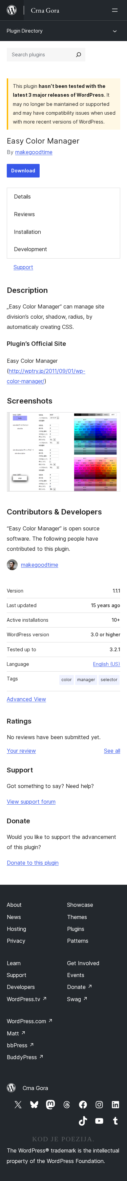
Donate (79, 986)
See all (112, 750)
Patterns (77, 940)
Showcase (80, 904)
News (14, 917)
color (66, 679)
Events (75, 975)
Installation (27, 231)
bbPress (20, 1045)
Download (23, 170)
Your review (21, 750)
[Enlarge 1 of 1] (111, 421)
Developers (21, 986)
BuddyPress (25, 1057)
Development (30, 249)
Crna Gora (35, 1088)
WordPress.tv (27, 999)
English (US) (106, 664)
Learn (14, 963)
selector (109, 679)
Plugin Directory (25, 31)
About (14, 904)
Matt (16, 1033)
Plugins (75, 928)
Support (23, 267)
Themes (77, 917)
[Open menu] (116, 10)
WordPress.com (30, 1021)
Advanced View (26, 699)
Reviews (24, 214)
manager (86, 679)
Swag (77, 999)
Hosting (16, 928)
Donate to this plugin (33, 862)
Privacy (16, 940)
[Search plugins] (78, 54)
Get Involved (83, 963)
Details (22, 196)
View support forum (31, 801)
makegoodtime (33, 152)
